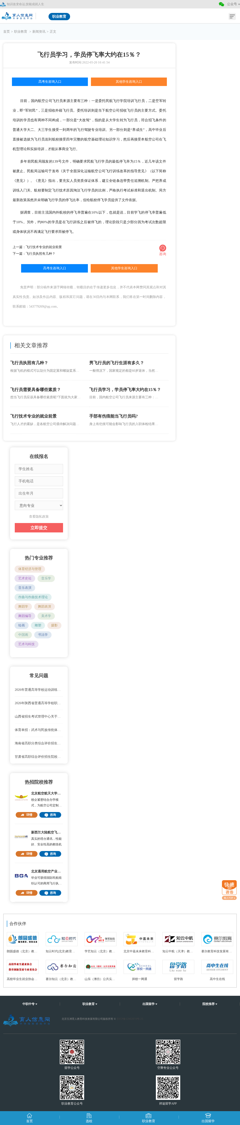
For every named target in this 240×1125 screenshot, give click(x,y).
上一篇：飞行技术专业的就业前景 (37, 247)
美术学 (46, 616)
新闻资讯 (38, 31)
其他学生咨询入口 (129, 81)
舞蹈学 (23, 606)
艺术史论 (24, 578)
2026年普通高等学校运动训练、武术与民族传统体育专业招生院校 (39, 689)
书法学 (43, 635)
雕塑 (38, 625)
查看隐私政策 (39, 516)
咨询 (53, 814)
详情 (29, 814)
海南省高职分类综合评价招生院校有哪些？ (39, 743)
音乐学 (46, 578)
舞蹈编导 (24, 616)
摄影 (54, 625)
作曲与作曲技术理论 (33, 597)
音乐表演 (24, 588)
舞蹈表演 (44, 606)
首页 (6, 31)
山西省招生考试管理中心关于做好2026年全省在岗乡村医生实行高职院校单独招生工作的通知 (39, 716)
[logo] (17, 14)
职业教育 (21, 31)
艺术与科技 (26, 644)
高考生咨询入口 (49, 81)
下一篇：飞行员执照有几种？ (34, 253)
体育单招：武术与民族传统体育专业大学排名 (39, 730)
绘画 (21, 625)
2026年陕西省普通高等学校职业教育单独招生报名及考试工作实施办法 (39, 703)
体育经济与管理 (29, 569)
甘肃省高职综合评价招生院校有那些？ (39, 756)
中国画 (23, 635)
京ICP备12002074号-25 (129, 1018)
